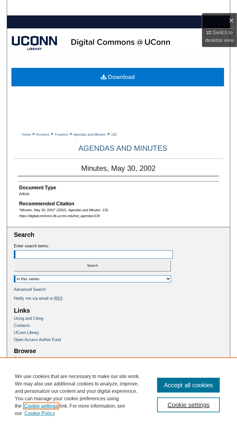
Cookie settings (41, 406)
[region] (118, 394)
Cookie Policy (39, 413)
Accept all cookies (188, 385)
